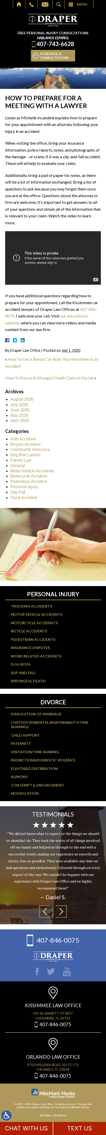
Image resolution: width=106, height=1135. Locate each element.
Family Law (20, 460)
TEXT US (79, 1128)
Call (31, 4)
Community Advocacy (30, 449)
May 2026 (19, 415)
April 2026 (19, 420)
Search (58, 4)
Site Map (45, 1115)
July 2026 (19, 404)
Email (45, 4)
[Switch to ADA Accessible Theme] (6, 1115)
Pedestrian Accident (28, 481)
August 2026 (21, 399)
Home (19, 4)
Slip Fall (17, 492)
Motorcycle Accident (28, 476)
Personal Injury (24, 487)
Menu (82, 4)
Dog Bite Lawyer (25, 455)
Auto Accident (23, 439)
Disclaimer (59, 1115)
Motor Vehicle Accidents (32, 471)
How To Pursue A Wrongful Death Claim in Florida (49, 377)
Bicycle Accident (25, 444)
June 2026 (20, 410)
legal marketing (41, 1107)
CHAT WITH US (26, 1128)
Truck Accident (23, 497)
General (17, 465)
